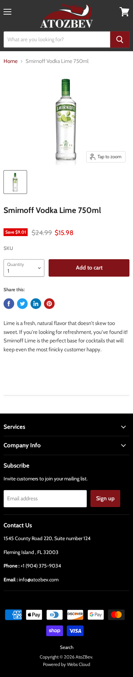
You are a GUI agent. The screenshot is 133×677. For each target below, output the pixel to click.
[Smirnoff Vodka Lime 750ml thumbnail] (15, 182)
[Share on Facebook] (9, 303)
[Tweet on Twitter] (22, 303)
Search (66, 647)
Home (11, 61)
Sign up (105, 498)
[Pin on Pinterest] (49, 303)
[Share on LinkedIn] (36, 303)
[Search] (119, 39)
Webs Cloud (78, 664)
